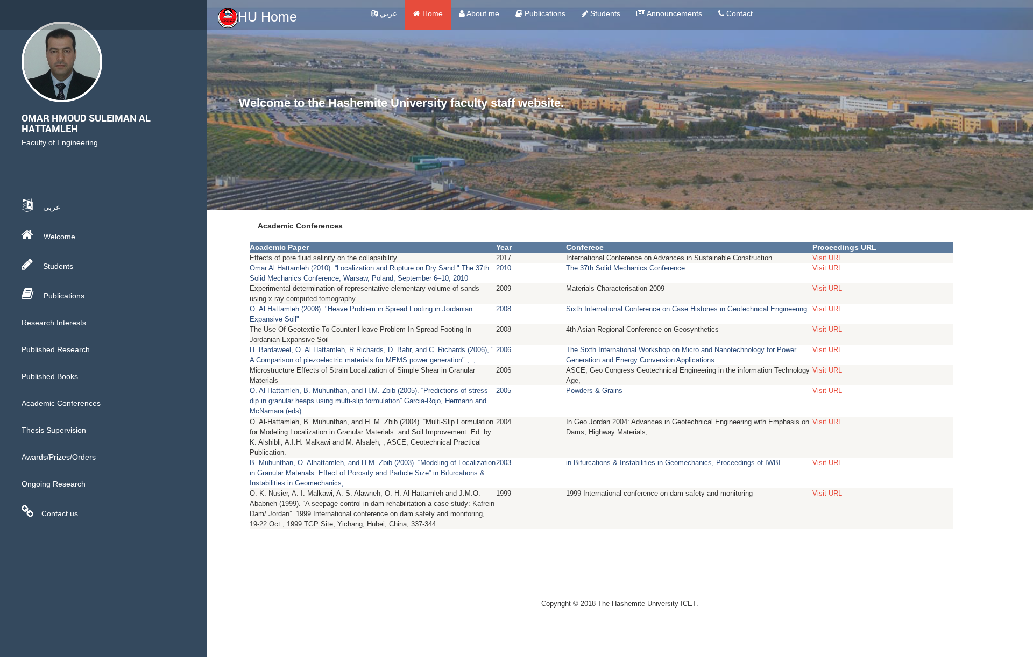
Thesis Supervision (54, 430)
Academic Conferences (61, 403)
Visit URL (827, 258)
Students (604, 13)
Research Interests (54, 322)
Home (431, 13)
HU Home (267, 16)
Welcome (58, 236)
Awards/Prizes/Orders (59, 457)
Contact (738, 13)
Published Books (50, 376)
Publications (543, 13)
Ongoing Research (54, 484)
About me (482, 13)
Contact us (59, 513)
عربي (387, 13)
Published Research (56, 349)
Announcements (673, 13)
